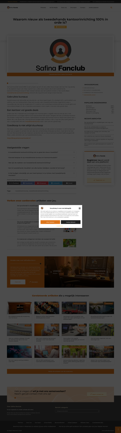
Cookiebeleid (59, 225)
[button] (80, 208)
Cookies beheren (70, 222)
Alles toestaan (50, 222)
